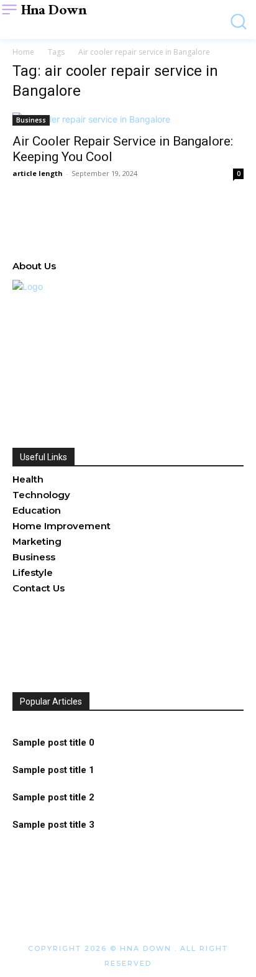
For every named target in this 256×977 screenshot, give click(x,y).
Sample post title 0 (53, 742)
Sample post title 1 (53, 770)
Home (23, 52)
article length (37, 173)
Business (31, 120)
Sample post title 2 (53, 797)
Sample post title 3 (53, 824)
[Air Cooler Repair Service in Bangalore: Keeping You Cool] (128, 119)
